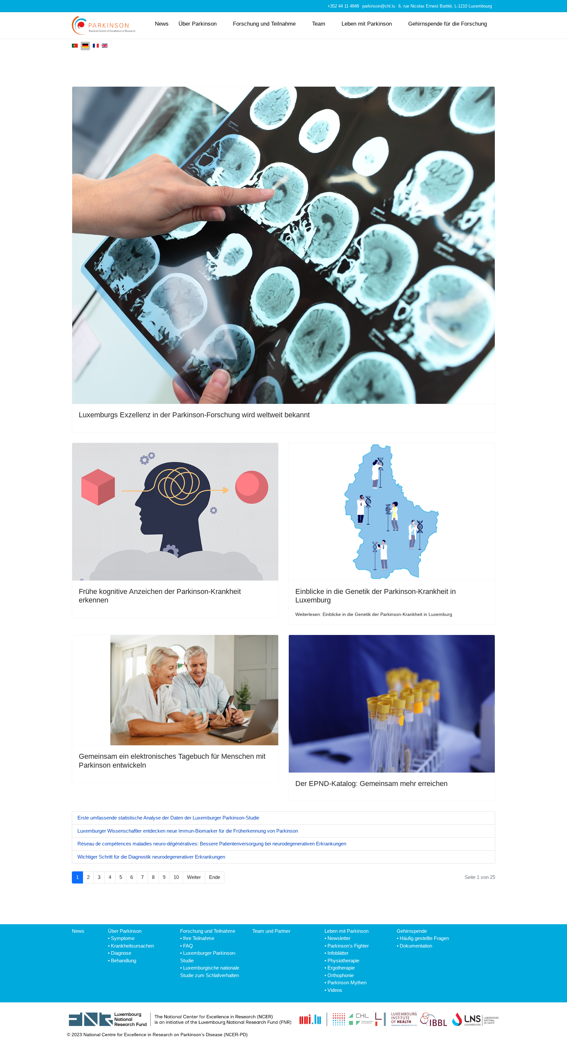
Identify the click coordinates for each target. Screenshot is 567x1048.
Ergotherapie (341, 968)
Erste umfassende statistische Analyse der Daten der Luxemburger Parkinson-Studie (168, 817)
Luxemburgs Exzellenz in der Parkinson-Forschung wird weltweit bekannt (194, 415)
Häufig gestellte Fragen (424, 938)
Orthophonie (340, 975)
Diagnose (121, 953)
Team (318, 23)
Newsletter (338, 938)
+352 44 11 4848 (343, 6)
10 (176, 877)
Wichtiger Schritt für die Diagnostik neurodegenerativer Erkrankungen (151, 857)
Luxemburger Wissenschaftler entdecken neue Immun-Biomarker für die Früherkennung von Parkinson (187, 831)
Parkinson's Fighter (348, 946)
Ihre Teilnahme (198, 938)
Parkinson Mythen (347, 982)
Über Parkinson (197, 23)
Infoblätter (337, 953)
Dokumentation (416, 946)
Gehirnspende (412, 931)
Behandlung (123, 960)
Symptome (123, 938)
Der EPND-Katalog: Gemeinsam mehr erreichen (371, 783)
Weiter (194, 877)
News (162, 23)
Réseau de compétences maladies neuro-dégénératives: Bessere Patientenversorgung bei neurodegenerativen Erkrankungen (211, 843)
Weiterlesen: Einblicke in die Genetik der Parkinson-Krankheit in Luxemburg (373, 614)
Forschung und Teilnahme (264, 23)
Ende (214, 877)
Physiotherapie (343, 960)
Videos (334, 990)
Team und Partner (271, 931)
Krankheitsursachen (132, 946)
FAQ (188, 946)
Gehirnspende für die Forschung (447, 23)
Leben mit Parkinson (367, 23)
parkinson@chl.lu (378, 6)
